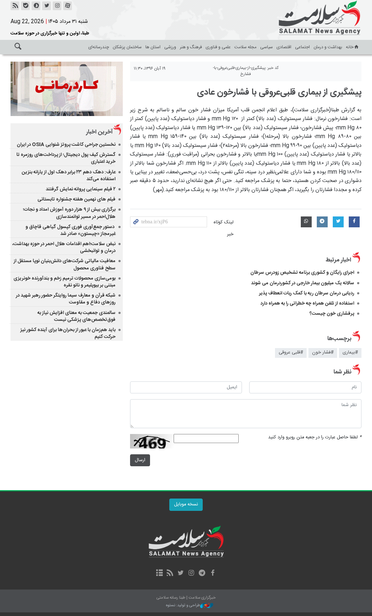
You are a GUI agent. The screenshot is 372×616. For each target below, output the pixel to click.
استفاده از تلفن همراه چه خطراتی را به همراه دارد (307, 303)
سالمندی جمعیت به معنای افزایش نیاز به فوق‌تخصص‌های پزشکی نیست (76, 316)
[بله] (25, 5)
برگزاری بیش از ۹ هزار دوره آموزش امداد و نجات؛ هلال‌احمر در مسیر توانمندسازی (69, 213)
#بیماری (350, 352)
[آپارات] (67, 5)
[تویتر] (46, 5)
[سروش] (36, 5)
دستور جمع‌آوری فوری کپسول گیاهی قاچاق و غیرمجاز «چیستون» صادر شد (70, 230)
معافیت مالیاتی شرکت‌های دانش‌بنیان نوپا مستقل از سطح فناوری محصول (65, 264)
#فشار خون (322, 352)
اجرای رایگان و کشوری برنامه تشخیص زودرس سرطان (302, 273)
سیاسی (266, 47)
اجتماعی (302, 47)
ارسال (140, 460)
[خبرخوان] (15, 5)
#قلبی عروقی (291, 352)
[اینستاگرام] (57, 5)
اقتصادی (283, 47)
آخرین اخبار (99, 132)
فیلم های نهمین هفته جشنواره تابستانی (76, 199)
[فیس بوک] (212, 573)
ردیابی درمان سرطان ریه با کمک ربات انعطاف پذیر (306, 293)
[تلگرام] (201, 573)
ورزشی (170, 47)
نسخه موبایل (186, 504)
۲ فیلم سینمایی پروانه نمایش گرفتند (81, 189)
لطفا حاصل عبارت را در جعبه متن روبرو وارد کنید (314, 437)
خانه (349, 47)
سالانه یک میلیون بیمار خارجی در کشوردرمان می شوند (302, 283)
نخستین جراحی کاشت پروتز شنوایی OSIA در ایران (66, 145)
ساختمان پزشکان (127, 47)
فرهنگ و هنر (191, 47)
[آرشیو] (159, 573)
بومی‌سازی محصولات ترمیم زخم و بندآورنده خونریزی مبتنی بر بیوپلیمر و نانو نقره (64, 281)
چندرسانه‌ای (98, 47)
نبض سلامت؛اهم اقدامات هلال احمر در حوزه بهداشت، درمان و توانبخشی (64, 247)
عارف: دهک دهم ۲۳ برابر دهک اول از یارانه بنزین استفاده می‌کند (69, 175)
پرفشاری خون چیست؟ (332, 314)
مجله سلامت (245, 47)
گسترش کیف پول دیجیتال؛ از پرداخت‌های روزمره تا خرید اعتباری (66, 158)
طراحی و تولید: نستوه (183, 606)
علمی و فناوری (218, 47)
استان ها (153, 47)
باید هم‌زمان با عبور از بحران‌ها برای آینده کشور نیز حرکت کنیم (68, 333)
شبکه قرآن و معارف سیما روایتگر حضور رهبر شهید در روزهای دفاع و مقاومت (66, 299)
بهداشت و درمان (328, 47)
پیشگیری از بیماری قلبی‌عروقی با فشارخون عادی (279, 92)
